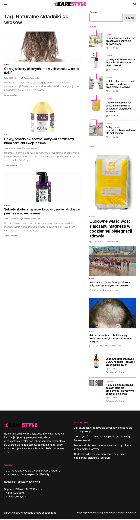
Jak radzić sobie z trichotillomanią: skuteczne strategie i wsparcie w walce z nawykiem (112, 338)
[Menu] (5, 4)
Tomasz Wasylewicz (32, 78)
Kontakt (132, 512)
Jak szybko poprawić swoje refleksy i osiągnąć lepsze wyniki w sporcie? (110, 284)
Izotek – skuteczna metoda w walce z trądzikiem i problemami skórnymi (120, 84)
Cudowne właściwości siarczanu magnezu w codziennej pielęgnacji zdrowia (118, 107)
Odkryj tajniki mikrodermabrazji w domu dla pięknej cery (120, 130)
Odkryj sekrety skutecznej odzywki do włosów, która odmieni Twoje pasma (39, 141)
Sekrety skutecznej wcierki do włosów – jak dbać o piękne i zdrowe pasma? (42, 211)
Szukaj (93, 12)
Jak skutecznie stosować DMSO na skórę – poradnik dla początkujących (120, 361)
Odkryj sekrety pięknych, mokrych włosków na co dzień (41, 71)
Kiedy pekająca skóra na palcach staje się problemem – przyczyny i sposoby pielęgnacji (120, 389)
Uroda (8, 64)
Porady (110, 99)
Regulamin (121, 512)
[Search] (134, 4)
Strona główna (84, 512)
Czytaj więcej (9, 95)
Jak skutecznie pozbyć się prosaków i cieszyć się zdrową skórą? (120, 41)
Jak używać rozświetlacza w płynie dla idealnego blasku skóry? (120, 62)
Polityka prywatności (104, 512)
